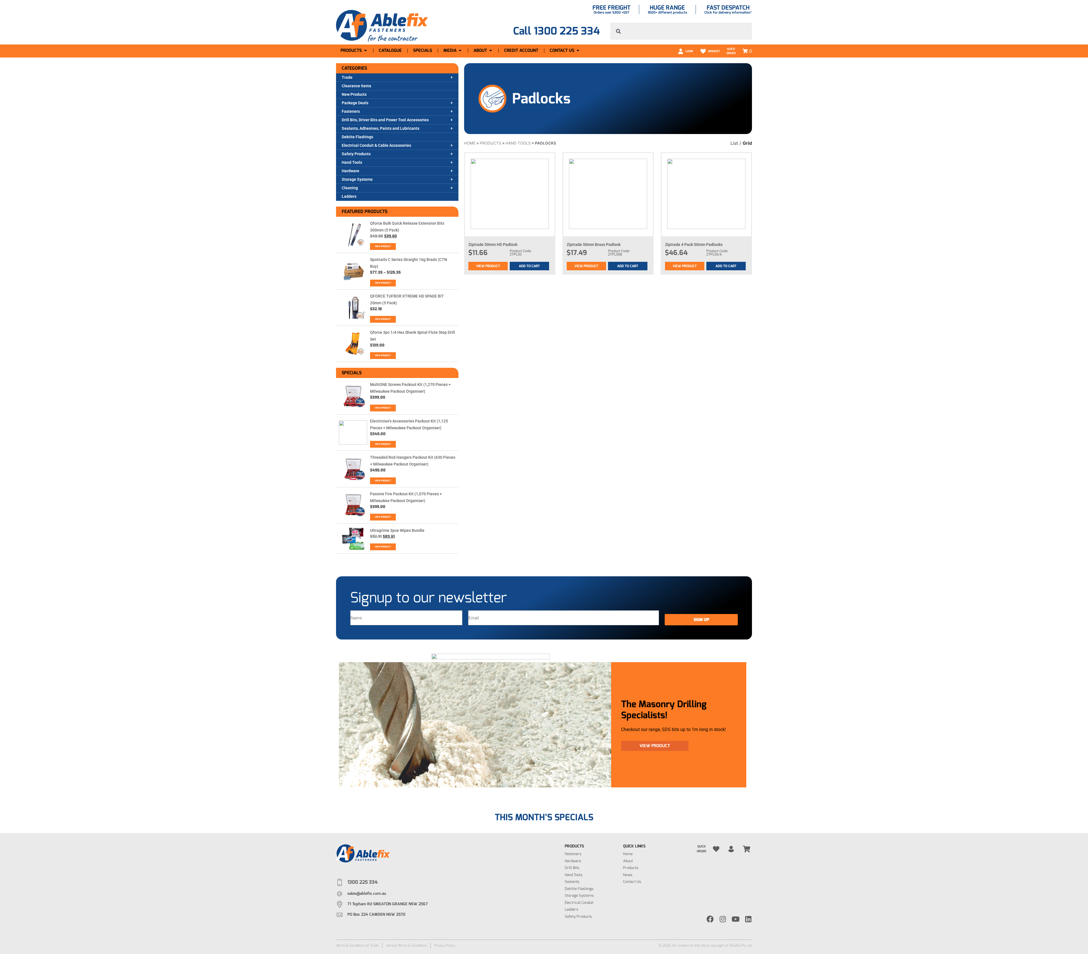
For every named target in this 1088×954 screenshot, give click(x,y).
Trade (347, 77)
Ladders (349, 196)
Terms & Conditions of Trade (357, 945)
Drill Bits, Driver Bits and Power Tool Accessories (385, 120)
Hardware (350, 171)
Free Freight (611, 8)
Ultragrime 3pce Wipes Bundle (397, 530)
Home (469, 143)
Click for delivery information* (728, 12)
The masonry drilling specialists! (664, 709)
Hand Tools (352, 162)
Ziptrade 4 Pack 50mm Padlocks (693, 244)
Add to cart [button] (529, 266)
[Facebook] (710, 919)
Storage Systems (357, 179)
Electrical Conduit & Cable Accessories (376, 145)
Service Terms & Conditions (406, 945)
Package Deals (355, 103)
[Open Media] (460, 50)
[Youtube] (735, 919)
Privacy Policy (445, 945)
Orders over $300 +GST (611, 12)
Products (490, 143)
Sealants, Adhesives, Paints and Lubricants (380, 128)
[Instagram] (722, 919)
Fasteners (351, 111)
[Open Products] (365, 50)
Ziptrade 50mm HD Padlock (492, 244)
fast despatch (728, 8)
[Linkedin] (748, 919)
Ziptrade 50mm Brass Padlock (593, 244)
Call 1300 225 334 (556, 31)
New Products (354, 94)
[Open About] (490, 50)
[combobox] (681, 31)
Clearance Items (356, 86)
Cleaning (350, 188)
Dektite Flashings (357, 137)
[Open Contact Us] (578, 50)
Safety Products (356, 154)
